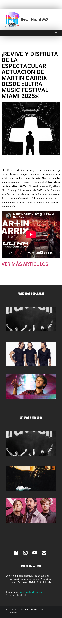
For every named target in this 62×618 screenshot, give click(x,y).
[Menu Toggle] (55, 33)
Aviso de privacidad (16, 595)
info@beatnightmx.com (31, 592)
